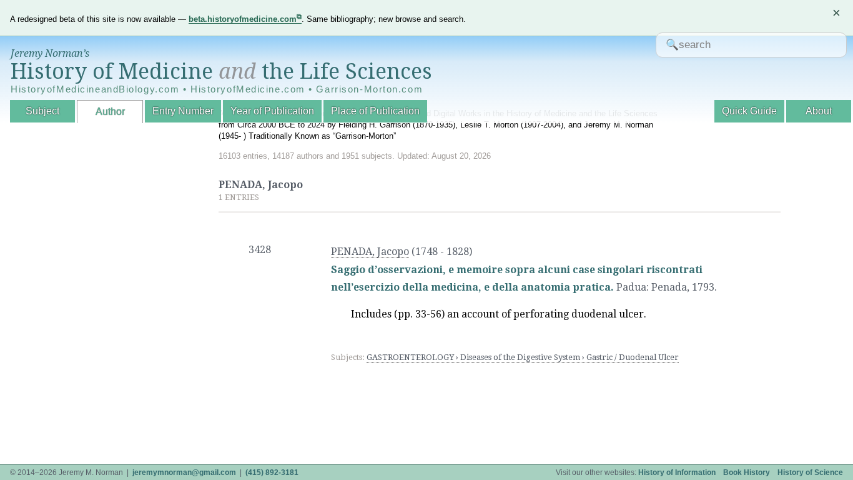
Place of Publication (375, 111)
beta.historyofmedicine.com (243, 19)
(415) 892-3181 (271, 472)
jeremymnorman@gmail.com (184, 472)
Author (110, 111)
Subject (42, 111)
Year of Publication (272, 111)
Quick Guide (749, 111)
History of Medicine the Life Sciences (221, 71)
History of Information (677, 472)
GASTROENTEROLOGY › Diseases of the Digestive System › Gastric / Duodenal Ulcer (523, 357)
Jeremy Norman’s (50, 53)
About (819, 111)
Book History (746, 472)
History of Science (810, 472)
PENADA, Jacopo (370, 252)
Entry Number (183, 111)
